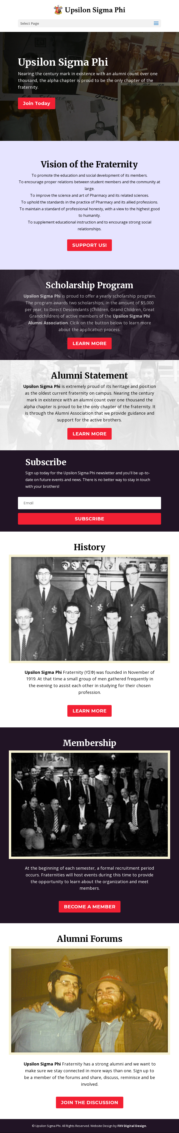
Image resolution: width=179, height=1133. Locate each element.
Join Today (36, 103)
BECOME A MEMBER (89, 906)
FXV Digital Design (131, 1126)
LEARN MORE (89, 343)
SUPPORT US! (89, 245)
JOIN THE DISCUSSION (89, 1102)
